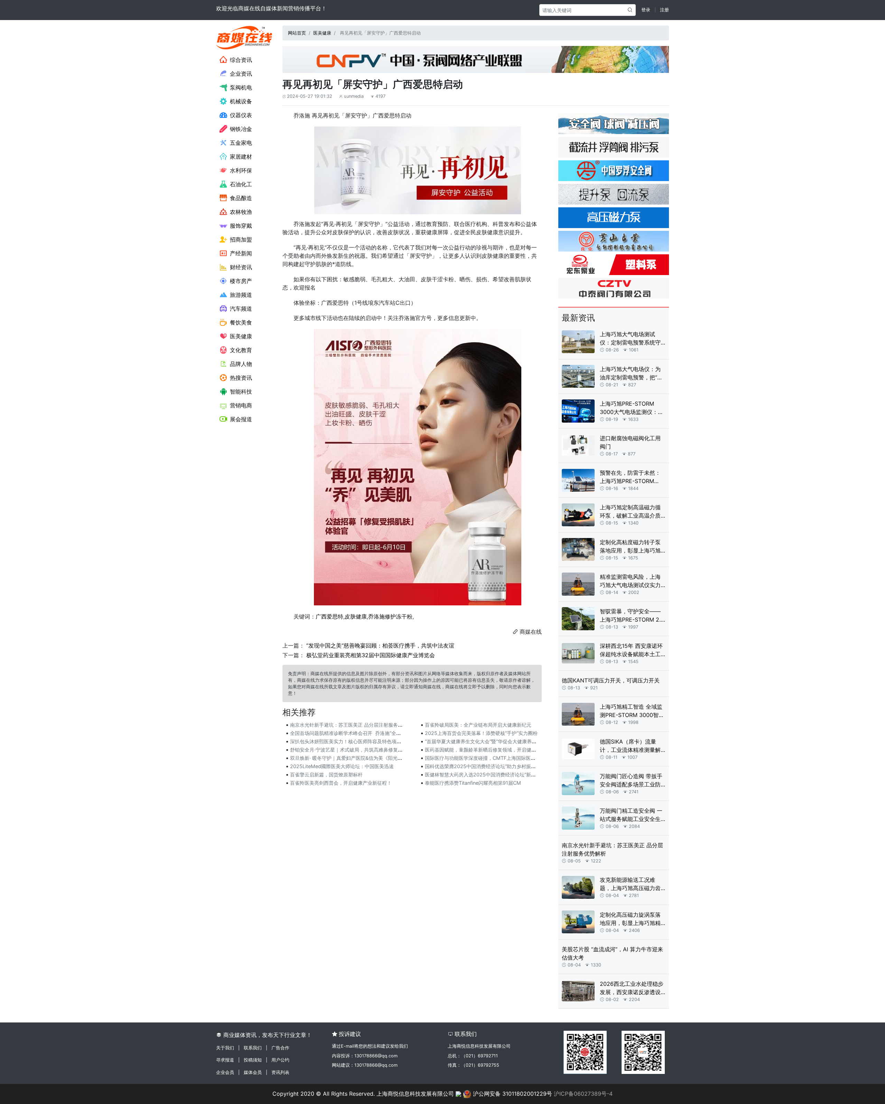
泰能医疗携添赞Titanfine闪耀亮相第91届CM (473, 783)
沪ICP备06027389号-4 (583, 1093)
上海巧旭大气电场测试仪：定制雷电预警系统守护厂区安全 (630, 339)
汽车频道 (241, 308)
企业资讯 (241, 73)
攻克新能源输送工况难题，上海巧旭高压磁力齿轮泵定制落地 (630, 884)
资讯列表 (280, 1072)
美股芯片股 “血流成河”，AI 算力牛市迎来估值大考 (612, 953)
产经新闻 (241, 253)
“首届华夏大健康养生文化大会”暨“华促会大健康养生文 (483, 741)
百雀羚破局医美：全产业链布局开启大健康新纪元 (478, 725)
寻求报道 (225, 1060)
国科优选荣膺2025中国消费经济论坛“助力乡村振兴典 (483, 766)
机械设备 (241, 101)
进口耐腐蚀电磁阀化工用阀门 (630, 442)
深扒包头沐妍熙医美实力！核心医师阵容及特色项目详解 (350, 741)
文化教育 (241, 350)
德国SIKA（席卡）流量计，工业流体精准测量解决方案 (630, 746)
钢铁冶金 (241, 128)
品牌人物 (241, 363)
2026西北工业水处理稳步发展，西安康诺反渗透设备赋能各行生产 (631, 988)
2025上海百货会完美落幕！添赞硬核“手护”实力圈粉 (481, 733)
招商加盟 (241, 239)
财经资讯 (241, 267)
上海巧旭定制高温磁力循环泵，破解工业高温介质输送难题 (630, 512)
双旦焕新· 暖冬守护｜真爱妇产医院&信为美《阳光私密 (348, 758)
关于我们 (225, 1047)
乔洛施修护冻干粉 (390, 616)
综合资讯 (241, 59)
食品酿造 (241, 198)
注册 (664, 9)
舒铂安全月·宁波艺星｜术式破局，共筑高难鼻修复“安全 (349, 750)
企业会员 (225, 1072)
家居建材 (241, 156)
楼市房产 (241, 280)
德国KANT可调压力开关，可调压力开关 (611, 680)
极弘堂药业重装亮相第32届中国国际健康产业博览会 (370, 655)
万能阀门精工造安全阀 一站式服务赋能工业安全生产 (631, 815)
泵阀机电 (241, 87)
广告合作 (280, 1047)
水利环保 (241, 170)
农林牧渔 (241, 211)
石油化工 (241, 184)
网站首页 (297, 33)
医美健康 (241, 336)
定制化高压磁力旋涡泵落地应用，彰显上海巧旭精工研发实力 (630, 919)
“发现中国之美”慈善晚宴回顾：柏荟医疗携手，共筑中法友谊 (380, 645)
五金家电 (241, 142)
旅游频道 (241, 294)
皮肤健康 (356, 616)
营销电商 (241, 405)
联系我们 (253, 1047)
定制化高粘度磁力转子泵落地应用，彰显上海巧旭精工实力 (630, 547)
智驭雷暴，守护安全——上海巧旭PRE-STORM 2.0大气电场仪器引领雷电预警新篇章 (632, 616)
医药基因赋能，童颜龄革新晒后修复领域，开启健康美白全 (488, 750)
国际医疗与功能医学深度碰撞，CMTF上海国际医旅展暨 (485, 758)
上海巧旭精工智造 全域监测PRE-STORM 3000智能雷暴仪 (632, 711)
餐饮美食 (241, 322)
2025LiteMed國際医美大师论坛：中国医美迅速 (342, 766)
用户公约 (280, 1060)
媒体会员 (253, 1072)
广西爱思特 (329, 616)
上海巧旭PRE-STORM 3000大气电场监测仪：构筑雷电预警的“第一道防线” (632, 408)
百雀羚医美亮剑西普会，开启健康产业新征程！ (341, 783)
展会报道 (241, 419)
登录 (645, 9)
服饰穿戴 (241, 225)
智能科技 (241, 391)
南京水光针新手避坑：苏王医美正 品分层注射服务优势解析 (612, 849)
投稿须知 (253, 1060)
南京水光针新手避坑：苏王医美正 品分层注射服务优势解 (351, 725)
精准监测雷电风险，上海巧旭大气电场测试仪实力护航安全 (630, 581)
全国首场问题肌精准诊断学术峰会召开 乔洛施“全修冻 (348, 733)
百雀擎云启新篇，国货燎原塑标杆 (326, 774)
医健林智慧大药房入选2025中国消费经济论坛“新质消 (483, 774)
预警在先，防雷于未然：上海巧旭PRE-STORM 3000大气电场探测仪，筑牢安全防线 (631, 477)
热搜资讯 (241, 377)
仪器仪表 (241, 115)
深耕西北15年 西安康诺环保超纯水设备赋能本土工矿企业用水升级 (631, 650)
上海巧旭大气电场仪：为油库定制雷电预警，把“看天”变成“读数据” (631, 373)
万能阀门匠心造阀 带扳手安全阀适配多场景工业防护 (631, 781)
